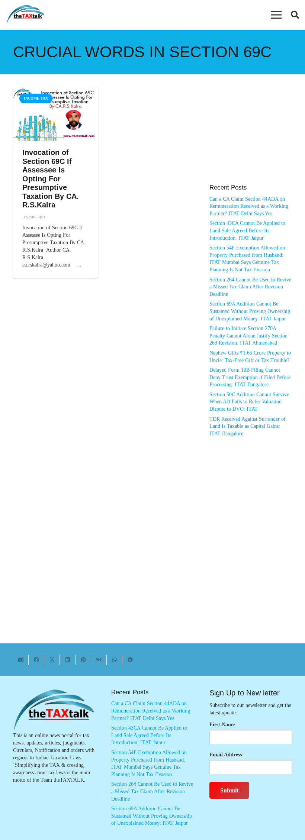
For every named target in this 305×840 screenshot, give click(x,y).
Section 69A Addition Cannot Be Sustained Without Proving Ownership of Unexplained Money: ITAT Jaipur (249, 311)
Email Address (225, 754)
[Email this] (21, 660)
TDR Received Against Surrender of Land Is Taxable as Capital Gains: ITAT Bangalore (247, 426)
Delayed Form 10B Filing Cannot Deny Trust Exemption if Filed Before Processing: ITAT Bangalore (249, 377)
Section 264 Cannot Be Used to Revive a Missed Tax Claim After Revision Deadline (250, 287)
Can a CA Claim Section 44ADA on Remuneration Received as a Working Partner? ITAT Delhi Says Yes (248, 206)
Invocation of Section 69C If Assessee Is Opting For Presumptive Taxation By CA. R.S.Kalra (50, 178)
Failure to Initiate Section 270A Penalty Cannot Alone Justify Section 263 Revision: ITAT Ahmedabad (248, 336)
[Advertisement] (250, 139)
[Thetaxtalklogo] (26, 15)
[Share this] (36, 660)
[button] (276, 15)
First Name (222, 724)
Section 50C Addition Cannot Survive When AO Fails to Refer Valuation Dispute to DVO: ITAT (249, 402)
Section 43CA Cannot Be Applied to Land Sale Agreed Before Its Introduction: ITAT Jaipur (247, 230)
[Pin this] (83, 660)
